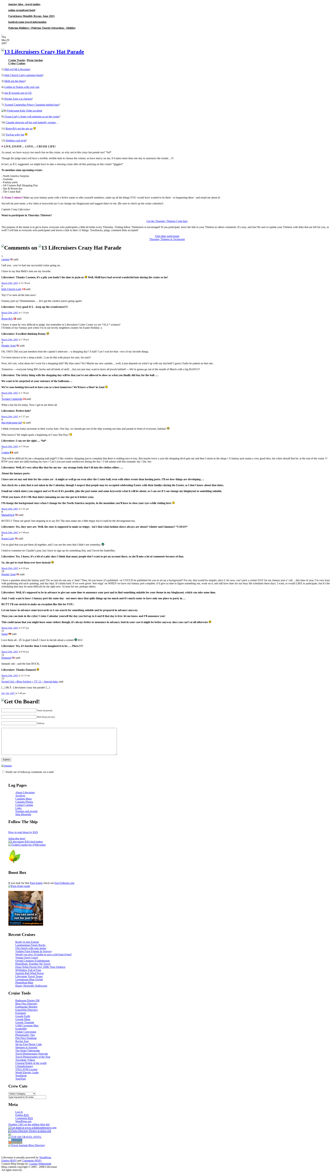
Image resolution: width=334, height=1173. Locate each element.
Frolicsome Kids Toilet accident (24, 110)
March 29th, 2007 (9, 283)
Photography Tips (25, 1034)
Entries (22, 1115)
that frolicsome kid (11, 422)
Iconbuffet (21, 1028)
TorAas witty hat (15, 134)
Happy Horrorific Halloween (31, 985)
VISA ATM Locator (26, 1069)
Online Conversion (25, 1031)
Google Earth (22, 1016)
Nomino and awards (26, 811)
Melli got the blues (14, 81)
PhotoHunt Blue (24, 982)
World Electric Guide (27, 1072)
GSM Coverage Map (26, 1025)
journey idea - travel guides (24, 4)
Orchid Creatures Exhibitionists (32, 960)
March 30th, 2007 (9, 675)
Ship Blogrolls (23, 814)
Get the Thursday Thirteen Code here (167, 221)
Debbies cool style (16, 140)
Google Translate (24, 1022)
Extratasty (20, 1013)
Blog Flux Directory (26, 1003)
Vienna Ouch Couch (26, 957)
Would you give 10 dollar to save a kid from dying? (43, 954)
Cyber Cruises (16, 63)
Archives (20, 795)
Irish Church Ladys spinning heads (23, 75)
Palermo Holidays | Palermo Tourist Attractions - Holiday (42, 27)
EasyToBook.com (64, 883)
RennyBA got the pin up (19, 128)
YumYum (20, 1078)
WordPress (45, 1157)
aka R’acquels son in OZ (18, 92)
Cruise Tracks (16, 60)
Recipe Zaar (22, 1041)
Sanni (4, 633)
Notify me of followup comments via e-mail (30, 771)
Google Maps (22, 1019)
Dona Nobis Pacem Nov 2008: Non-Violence (40, 966)
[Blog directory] (15, 1142)
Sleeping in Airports (26, 1047)
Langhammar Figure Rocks (30, 945)
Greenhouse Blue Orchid (29, 979)
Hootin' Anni (8, 345)
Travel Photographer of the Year (32, 1056)
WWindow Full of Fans (28, 970)
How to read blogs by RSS (23, 832)
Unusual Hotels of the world (30, 1063)
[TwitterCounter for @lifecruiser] (27, 844)
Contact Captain (24, 804)
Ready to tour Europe (27, 941)
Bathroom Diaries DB (27, 1000)
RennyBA (7, 318)
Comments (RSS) (31, 1160)
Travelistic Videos (25, 1059)
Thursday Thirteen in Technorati (167, 239)
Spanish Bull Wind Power (29, 973)
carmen (5, 259)
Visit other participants (167, 236)
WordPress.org (23, 1121)
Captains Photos (24, 801)
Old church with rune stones (30, 948)
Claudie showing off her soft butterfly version (31, 122)
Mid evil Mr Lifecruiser (17, 69)
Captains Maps (23, 798)
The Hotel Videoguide (27, 1050)
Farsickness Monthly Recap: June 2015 (31, 16)
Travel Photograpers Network (31, 1053)
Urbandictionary (24, 1066)
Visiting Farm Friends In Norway (33, 951)
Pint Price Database (26, 1038)
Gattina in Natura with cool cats (21, 87)
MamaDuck (7, 514)
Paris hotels (36, 883)
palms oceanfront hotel (21, 10)
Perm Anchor (35, 60)
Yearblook (21, 1075)
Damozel (6, 657)
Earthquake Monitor (26, 1006)
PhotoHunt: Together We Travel (32, 963)
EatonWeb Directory (26, 1009)
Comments (24, 1118)
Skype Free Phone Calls (28, 1044)
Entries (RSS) (9, 1160)
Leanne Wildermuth (40, 1163)
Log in (19, 1111)
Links (18, 808)
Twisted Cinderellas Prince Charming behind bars (31, 104)
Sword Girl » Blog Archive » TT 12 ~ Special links (29, 681)
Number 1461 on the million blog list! (29, 1124)
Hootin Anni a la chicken (18, 98)
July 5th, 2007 (8, 693)
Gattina (5, 452)
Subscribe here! (16, 838)
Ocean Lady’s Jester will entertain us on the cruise (31, 116)
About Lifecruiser (25, 792)
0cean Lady (7, 538)
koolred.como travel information (27, 22)
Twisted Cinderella (11, 398)
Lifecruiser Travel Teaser (29, 976)
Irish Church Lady (11, 289)
